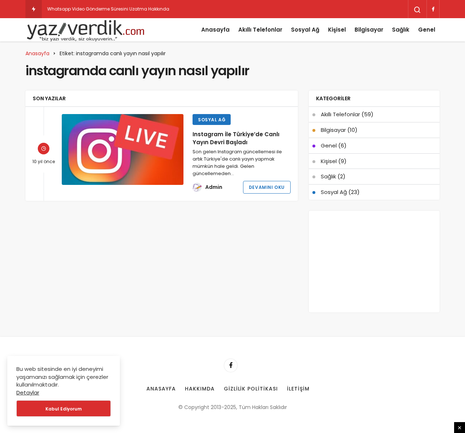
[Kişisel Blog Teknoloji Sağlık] (85, 29)
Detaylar (27, 392)
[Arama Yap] (417, 9)
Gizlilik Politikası (251, 388)
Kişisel (337, 29)
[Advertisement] (374, 261)
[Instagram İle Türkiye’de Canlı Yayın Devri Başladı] (122, 149)
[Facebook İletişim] (433, 9)
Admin (213, 187)
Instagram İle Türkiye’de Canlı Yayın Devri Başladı (236, 138)
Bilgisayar (369, 29)
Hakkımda (200, 388)
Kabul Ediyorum (63, 409)
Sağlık (400, 29)
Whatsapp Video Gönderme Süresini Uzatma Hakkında (108, 9)
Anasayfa (215, 29)
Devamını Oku (267, 187)
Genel (426, 29)
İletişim (298, 388)
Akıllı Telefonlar (260, 29)
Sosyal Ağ (305, 29)
